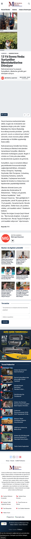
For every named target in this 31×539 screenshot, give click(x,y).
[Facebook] (10, 457)
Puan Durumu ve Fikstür (21, 503)
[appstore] (10, 517)
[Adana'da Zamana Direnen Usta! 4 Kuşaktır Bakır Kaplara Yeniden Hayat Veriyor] (8, 285)
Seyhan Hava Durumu (21, 497)
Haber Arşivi (6, 512)
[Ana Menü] (2, 3)
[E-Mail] (12, 240)
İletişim (12, 460)
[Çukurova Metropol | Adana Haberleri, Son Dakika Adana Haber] (15, 3)
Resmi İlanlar (5, 10)
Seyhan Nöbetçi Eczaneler (6, 497)
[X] (14, 457)
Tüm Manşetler (7, 508)
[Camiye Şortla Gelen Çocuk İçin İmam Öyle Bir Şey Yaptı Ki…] (8, 270)
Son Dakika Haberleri (24, 508)
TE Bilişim (19, 529)
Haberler (4, 53)
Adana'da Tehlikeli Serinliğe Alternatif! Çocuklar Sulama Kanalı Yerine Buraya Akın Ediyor (22, 293)
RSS (4, 523)
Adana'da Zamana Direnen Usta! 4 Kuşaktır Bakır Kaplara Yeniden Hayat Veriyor (7, 293)
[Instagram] (17, 457)
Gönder (5, 322)
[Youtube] (20, 457)
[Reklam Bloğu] (15, 345)
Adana (14, 10)
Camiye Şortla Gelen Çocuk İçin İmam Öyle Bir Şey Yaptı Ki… (7, 277)
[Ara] (29, 4)
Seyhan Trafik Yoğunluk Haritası (6, 503)
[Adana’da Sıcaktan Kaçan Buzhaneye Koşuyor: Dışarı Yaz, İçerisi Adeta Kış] (8, 254)
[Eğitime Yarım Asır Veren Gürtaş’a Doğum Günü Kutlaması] (23, 254)
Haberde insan (13, 53)
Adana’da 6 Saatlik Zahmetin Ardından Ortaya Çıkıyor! (22, 277)
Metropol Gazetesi (17, 237)
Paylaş (5, 114)
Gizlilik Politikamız (20, 460)
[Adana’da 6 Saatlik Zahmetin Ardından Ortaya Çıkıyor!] (23, 270)
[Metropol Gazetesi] (5, 238)
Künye (7, 460)
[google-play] (20, 517)
